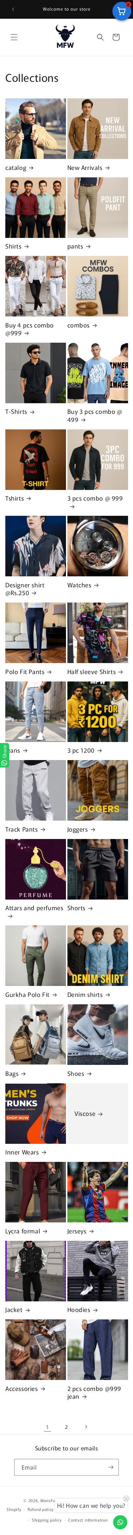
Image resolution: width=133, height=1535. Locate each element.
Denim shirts (85, 994)
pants (75, 246)
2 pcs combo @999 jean (94, 1392)
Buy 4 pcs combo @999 (29, 329)
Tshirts (14, 498)
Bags (11, 1073)
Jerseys (77, 1231)
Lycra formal (22, 1231)
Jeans (12, 750)
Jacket (14, 1309)
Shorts (76, 908)
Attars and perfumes (34, 908)
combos (78, 325)
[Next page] (86, 1426)
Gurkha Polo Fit (27, 994)
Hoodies (78, 1309)
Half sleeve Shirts (91, 671)
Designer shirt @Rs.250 (24, 589)
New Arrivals (84, 167)
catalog (15, 167)
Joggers (77, 829)
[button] (14, 37)
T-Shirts (16, 411)
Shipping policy (47, 1520)
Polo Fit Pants (24, 671)
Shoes (75, 1073)
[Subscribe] (110, 1467)
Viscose (84, 1113)
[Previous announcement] (13, 9)
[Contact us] (120, 1522)
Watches (79, 585)
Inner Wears (22, 1152)
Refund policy (41, 1509)
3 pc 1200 (81, 750)
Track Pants (21, 829)
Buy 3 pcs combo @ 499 (94, 415)
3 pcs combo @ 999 (95, 498)
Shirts (13, 246)
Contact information (87, 1520)
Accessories (21, 1388)
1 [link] (47, 1427)
